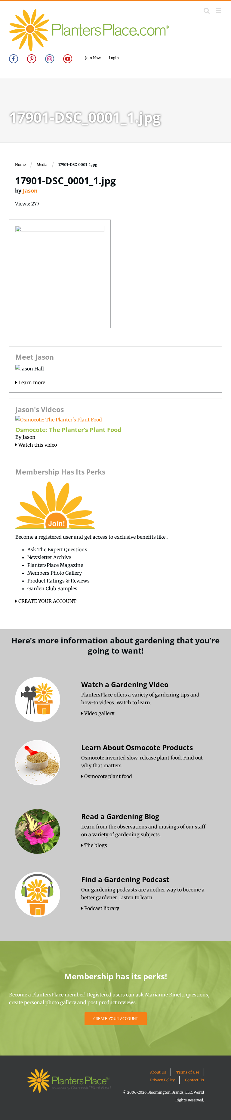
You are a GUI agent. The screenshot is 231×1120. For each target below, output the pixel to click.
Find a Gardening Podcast (125, 879)
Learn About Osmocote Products (137, 747)
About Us (158, 1072)
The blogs (95, 845)
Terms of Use (187, 1072)
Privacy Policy (162, 1080)
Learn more (31, 382)
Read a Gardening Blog (120, 816)
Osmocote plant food (107, 776)
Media (42, 164)
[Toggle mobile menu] (219, 10)
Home (20, 164)
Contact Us (194, 1080)
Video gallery (98, 713)
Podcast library (101, 908)
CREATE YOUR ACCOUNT (46, 601)
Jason (30, 190)
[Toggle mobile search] (207, 10)
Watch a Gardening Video (124, 684)
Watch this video (37, 445)
